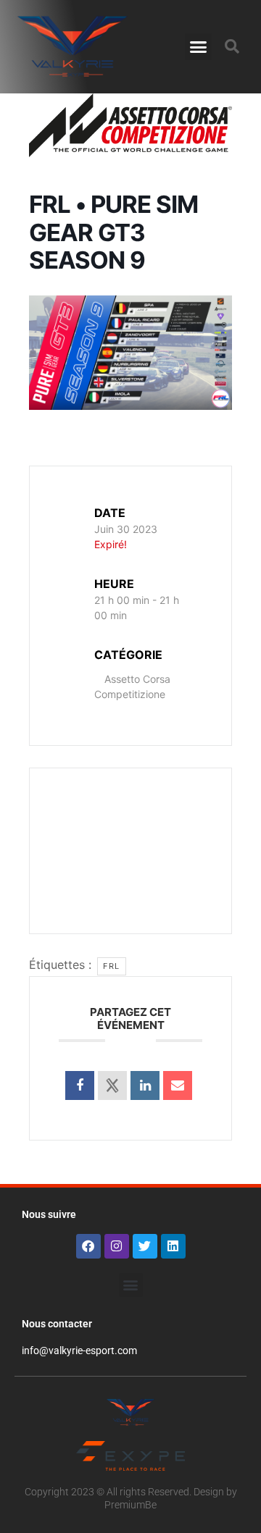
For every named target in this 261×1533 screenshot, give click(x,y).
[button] (198, 47)
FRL (111, 966)
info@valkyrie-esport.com (79, 1350)
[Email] (177, 1085)
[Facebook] (88, 1246)
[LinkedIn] (145, 1085)
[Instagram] (116, 1246)
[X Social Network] (112, 1085)
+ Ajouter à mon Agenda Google (134, 823)
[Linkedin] (173, 1246)
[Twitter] (145, 1246)
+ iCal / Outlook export (134, 866)
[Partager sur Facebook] (79, 1085)
